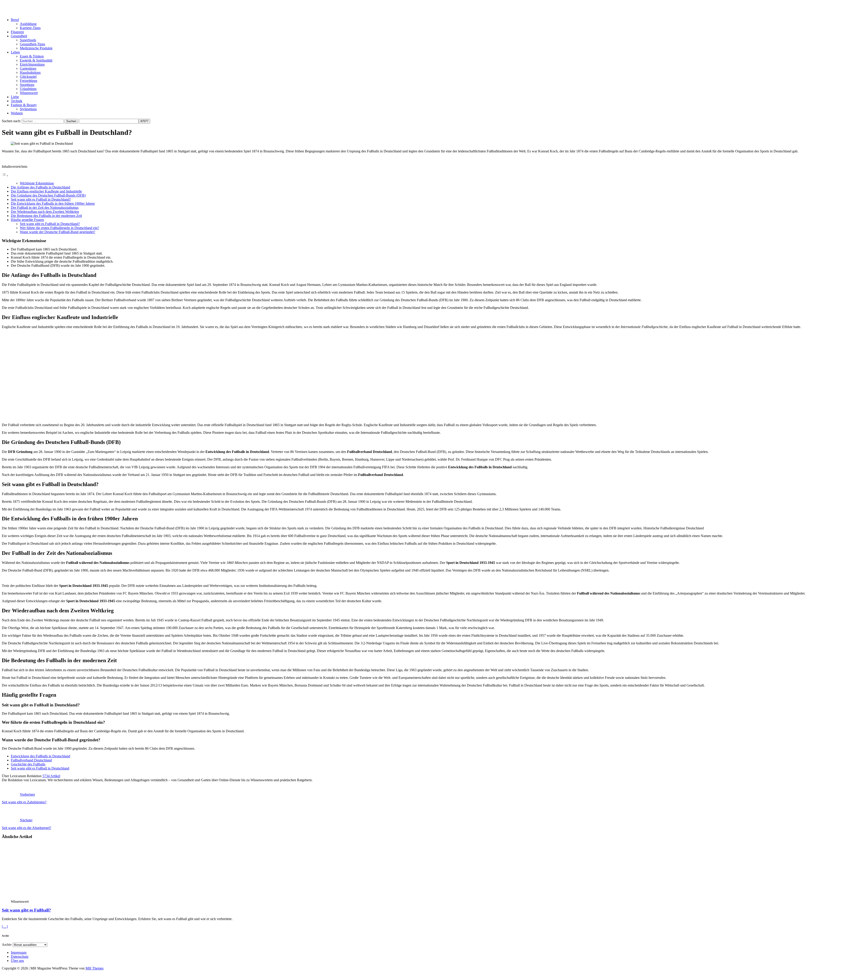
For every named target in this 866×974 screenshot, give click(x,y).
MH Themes (94, 968)
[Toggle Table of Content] (5, 175)
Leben (15, 52)
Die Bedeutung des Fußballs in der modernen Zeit (46, 216)
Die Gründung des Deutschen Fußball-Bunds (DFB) (48, 195)
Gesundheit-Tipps (32, 44)
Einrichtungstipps (32, 64)
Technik (16, 101)
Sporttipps (27, 85)
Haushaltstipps (30, 72)
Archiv (7, 944)
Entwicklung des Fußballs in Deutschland (40, 756)
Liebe (15, 97)
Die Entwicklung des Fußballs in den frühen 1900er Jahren (53, 203)
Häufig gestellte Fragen (27, 220)
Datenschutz (19, 956)
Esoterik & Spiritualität (36, 60)
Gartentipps (28, 68)
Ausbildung (28, 24)
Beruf (15, 20)
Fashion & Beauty (24, 105)
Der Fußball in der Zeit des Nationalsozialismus (44, 207)
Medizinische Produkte (36, 48)
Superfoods (28, 40)
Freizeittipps (28, 81)
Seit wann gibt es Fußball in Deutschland (40, 768)
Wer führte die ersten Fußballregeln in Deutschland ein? (59, 228)
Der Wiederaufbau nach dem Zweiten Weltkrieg (45, 212)
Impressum (18, 952)
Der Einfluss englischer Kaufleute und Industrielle (46, 191)
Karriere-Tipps (30, 28)
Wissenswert (29, 93)
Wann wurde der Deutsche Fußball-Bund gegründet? (57, 232)
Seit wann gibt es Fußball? (26, 910)
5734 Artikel (51, 776)
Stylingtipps (28, 109)
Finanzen (17, 32)
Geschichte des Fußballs (28, 764)
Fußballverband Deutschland (31, 760)
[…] (5, 926)
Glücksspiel (28, 76)
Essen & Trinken (32, 56)
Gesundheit (19, 36)
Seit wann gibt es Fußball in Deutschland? (41, 199)
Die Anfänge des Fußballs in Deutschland (40, 187)
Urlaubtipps (28, 89)
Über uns (17, 961)
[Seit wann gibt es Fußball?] (47, 897)
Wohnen (17, 113)
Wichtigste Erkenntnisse (37, 183)
